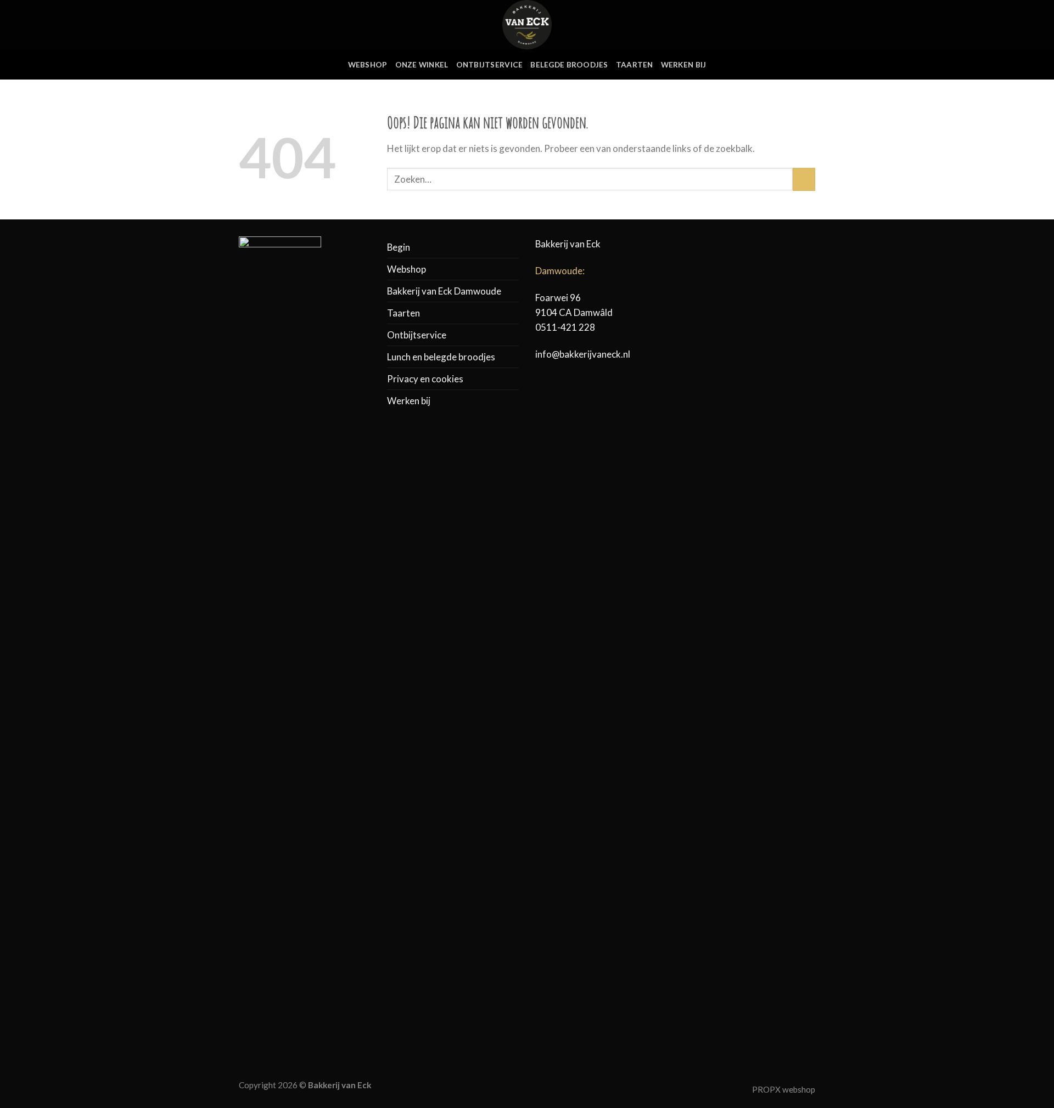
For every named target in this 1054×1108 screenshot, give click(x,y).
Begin (398, 247)
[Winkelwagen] (809, 25)
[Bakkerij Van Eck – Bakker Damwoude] (527, 24)
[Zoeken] (773, 24)
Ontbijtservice (489, 64)
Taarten (634, 64)
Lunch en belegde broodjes (441, 357)
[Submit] (804, 179)
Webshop (368, 64)
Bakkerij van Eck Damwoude (444, 291)
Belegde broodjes (569, 64)
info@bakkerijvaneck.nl (582, 354)
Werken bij (684, 64)
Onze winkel (421, 64)
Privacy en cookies (425, 379)
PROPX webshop (783, 1089)
